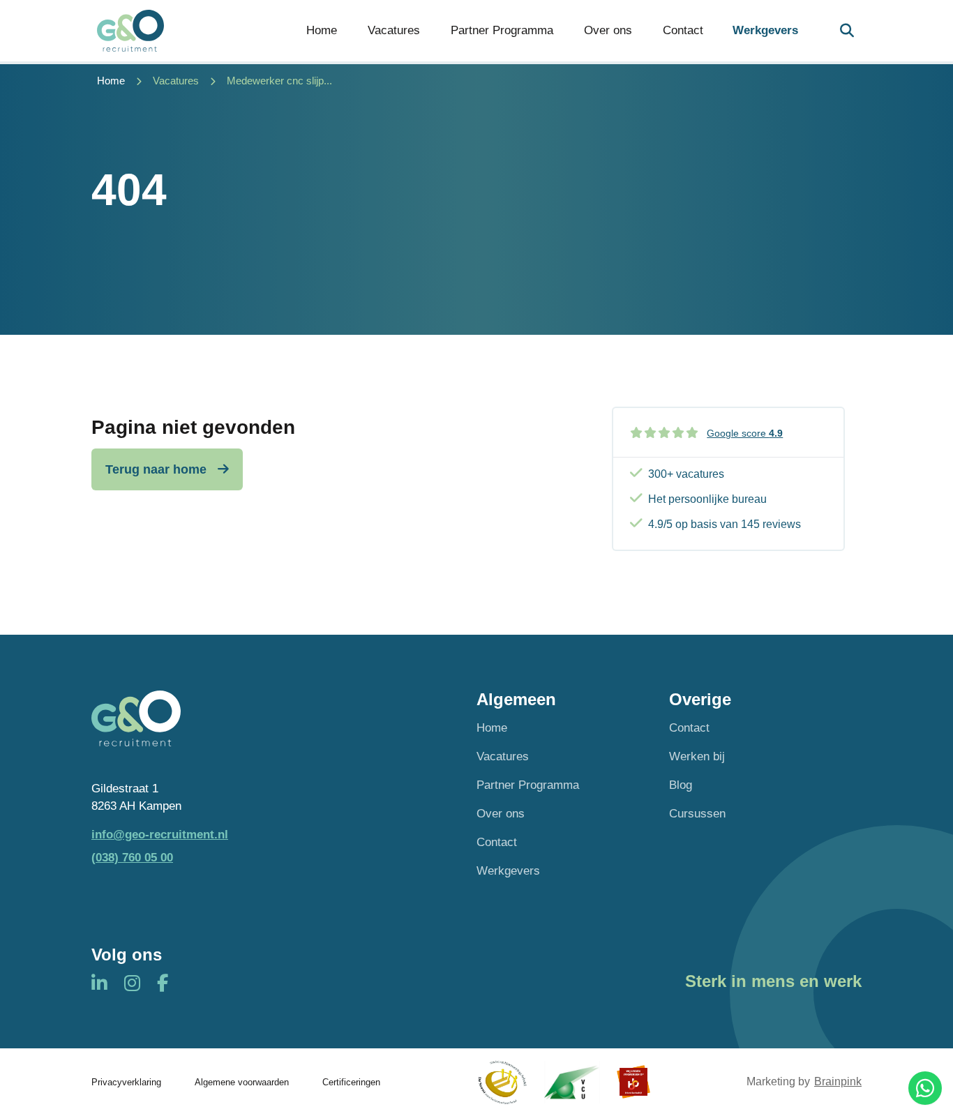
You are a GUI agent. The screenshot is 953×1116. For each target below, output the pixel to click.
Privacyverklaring (126, 1082)
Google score (745, 433)
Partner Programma (502, 30)
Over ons (608, 30)
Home (321, 30)
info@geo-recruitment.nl (159, 834)
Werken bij (697, 756)
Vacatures (394, 30)
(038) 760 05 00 (132, 857)
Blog (680, 785)
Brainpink (838, 1081)
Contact (683, 30)
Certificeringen (351, 1082)
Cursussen (697, 813)
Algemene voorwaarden (242, 1082)
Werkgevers (765, 30)
